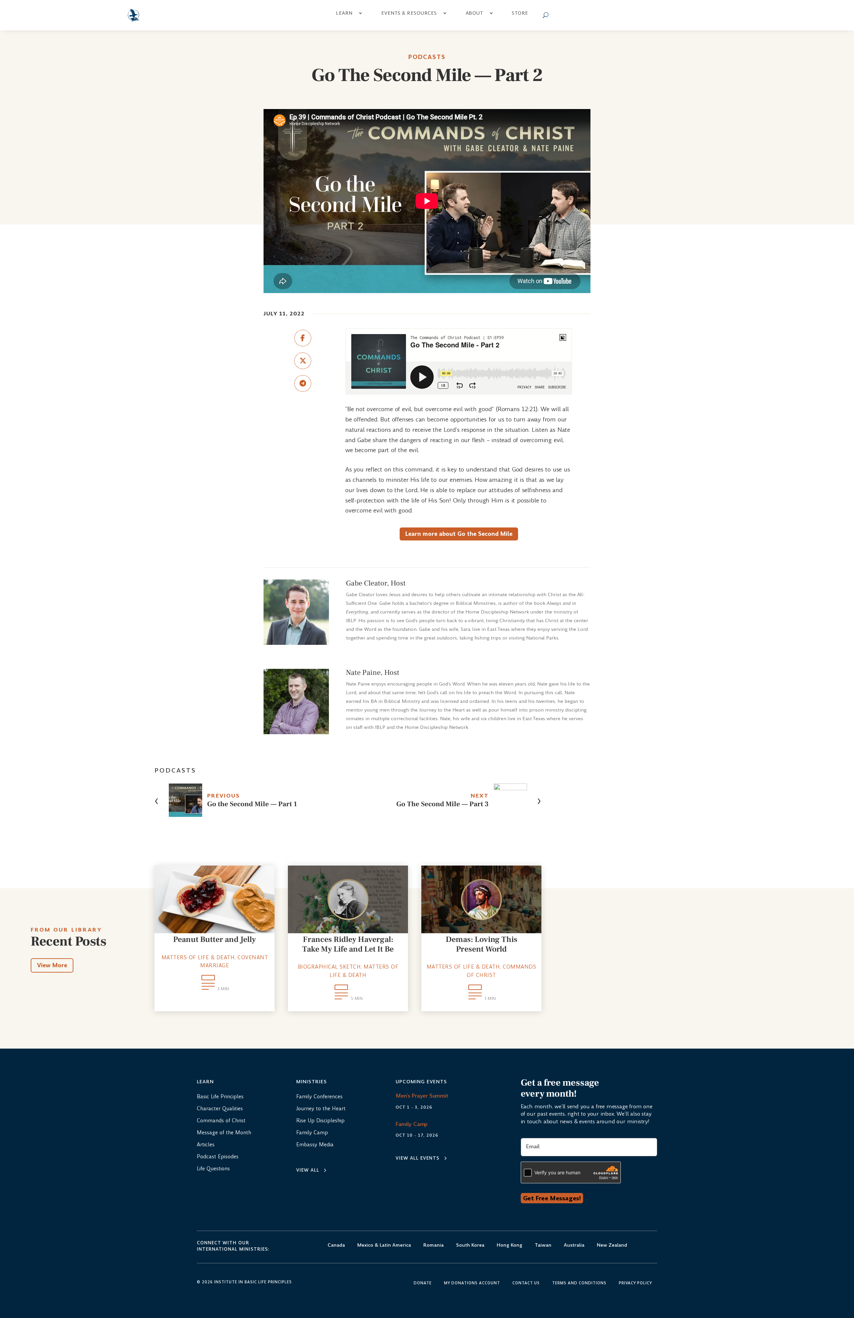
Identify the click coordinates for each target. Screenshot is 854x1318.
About (474, 13)
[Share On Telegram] (302, 383)
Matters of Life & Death (198, 957)
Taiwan (543, 1245)
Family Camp (412, 1124)
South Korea (470, 1245)
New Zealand (612, 1245)
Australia (574, 1245)
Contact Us (526, 1283)
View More (52, 965)
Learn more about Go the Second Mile (458, 534)
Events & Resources (409, 13)
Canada (336, 1245)
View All (307, 1170)
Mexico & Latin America (384, 1245)
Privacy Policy (635, 1283)
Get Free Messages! (552, 1198)
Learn (344, 13)
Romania (433, 1245)
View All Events (417, 1158)
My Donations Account (472, 1283)
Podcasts (427, 57)
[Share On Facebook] (302, 338)
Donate (423, 1283)
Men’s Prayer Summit (422, 1096)
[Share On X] (302, 360)
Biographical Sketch (329, 966)
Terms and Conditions (579, 1283)
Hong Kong (509, 1245)
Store (520, 13)
